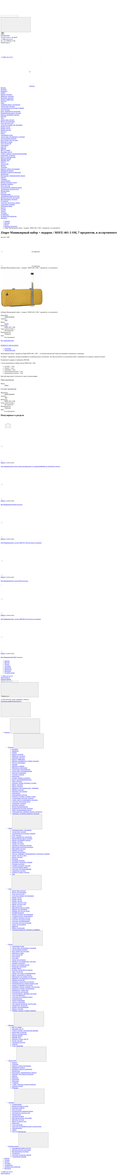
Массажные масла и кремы (20, 907)
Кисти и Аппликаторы (8, 157)
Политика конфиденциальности (11, 701)
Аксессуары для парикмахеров (22, 771)
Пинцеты (15, 859)
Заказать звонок (6, 679)
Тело (2, 118)
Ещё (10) (3, 192)
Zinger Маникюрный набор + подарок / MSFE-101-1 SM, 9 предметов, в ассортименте (21, 542)
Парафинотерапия (18, 913)
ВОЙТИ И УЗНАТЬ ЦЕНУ (9, 345)
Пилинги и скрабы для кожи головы (24, 796)
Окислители (16, 793)
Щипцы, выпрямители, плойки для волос (25, 761)
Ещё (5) (3, 162)
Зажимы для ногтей (18, 963)
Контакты (4, 218)
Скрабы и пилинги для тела (21, 918)
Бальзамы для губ (6, 152)
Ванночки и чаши (6, 142)
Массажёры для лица (19, 849)
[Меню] (2, 33)
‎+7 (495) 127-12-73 (7, 39)
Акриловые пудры (7, 135)
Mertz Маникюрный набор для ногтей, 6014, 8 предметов (14, 580)
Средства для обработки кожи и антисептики (26, 1126)
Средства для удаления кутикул (22, 997)
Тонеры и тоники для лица (20, 872)
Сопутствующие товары (20, 867)
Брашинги (4, 91)
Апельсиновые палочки (8, 138)
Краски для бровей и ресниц (10, 115)
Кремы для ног (5, 126)
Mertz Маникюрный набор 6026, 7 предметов (11, 657)
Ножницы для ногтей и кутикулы (23, 982)
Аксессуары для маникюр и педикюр (13, 137)
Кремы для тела (6, 130)
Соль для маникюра (18, 995)
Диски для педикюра (19, 960)
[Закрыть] (16, 709)
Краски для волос (6, 94)
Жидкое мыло (5, 191)
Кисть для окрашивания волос (22, 779)
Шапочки (15, 1088)
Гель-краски (5, 145)
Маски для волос (17, 785)
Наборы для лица (17, 850)
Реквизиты (8, 669)
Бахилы (3, 165)
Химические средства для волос (22, 808)
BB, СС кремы (5, 150)
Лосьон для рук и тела (19, 902)
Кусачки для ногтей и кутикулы (22, 970)
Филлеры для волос (18, 805)
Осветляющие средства (19, 795)
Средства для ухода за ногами (21, 923)
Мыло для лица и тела (19, 1121)
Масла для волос (17, 786)
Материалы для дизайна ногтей (22, 977)
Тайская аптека (17, 1128)
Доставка (4, 213)
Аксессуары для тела (7, 120)
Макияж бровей (6, 159)
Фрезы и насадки (17, 1009)
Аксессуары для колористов (21, 769)
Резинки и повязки (18, 766)
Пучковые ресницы (18, 860)
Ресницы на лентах (18, 864)
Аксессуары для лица (8, 106)
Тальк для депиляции (19, 924)
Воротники (15, 776)
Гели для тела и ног (7, 123)
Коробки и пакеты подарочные (11, 172)
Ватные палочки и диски (9, 182)
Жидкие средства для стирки (10, 197)
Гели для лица (5, 110)
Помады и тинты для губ (20, 1039)
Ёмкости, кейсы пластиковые (10, 169)
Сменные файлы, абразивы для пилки (24, 993)
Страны (3, 209)
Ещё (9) (3, 177)
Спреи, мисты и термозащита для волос (25, 800)
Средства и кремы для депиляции (11, 125)
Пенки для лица (17, 857)
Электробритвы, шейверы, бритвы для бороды (27, 812)
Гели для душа (5, 186)
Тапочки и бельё (17, 1086)
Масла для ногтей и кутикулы (21, 975)
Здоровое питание (18, 1116)
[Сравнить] (16, 446)
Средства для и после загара (21, 919)
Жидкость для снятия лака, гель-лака (24, 961)
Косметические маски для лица (11, 113)
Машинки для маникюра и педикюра (24, 978)
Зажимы (14, 764)
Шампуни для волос (7, 96)
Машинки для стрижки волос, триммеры (25, 788)
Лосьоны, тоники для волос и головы (24, 783)
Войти (3, 462)
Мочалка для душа (18, 1119)
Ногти (3, 133)
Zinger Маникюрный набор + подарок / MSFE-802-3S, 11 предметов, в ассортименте (21, 619)
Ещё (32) (3, 101)
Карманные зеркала (7, 170)
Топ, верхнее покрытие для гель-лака (24, 1004)
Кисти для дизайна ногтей (20, 965)
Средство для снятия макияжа (21, 869)
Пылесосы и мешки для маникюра (23, 988)
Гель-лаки (15, 958)
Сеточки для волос (18, 774)
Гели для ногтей (6, 143)
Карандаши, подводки (8, 155)
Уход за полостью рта (19, 1131)
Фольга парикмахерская (20, 807)
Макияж (3, 148)
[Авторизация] (84, 57)
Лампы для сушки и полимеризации (24, 973)
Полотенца (15, 1079)
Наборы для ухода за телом (20, 911)
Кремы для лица (17, 842)
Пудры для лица (17, 1041)
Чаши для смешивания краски (21, 810)
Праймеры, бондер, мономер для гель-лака (26, 987)
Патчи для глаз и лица (19, 855)
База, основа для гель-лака (9, 140)
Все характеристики (7, 340)
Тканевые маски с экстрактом (10, 104)
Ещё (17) (3, 132)
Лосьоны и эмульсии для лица (22, 845)
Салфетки (15, 1083)
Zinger (7, 324)
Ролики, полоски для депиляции (22, 914)
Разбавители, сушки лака (20, 990)
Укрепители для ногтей (19, 1005)
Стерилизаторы (17, 999)
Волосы (3, 88)
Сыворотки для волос (19, 803)
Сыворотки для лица (19, 871)
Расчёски (4, 89)
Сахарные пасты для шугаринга (22, 916)
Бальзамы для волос (7, 98)
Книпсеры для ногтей (19, 966)
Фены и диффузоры (7, 99)
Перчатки (15, 1077)
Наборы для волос (18, 790)
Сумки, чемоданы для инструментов (24, 1084)
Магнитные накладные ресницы (22, 847)
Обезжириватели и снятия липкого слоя (25, 983)
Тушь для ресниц (17, 1046)
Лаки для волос (17, 781)
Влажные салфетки (7, 184)
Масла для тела (17, 906)
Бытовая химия (6, 194)
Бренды (3, 208)
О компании (5, 214)
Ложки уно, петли (18, 843)
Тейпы (14, 1130)
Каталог (32, 86)
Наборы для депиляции (19, 909)
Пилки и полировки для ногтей (22, 985)
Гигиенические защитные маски (11, 187)
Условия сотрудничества (9, 216)
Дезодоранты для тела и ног (10, 189)
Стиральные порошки (8, 204)
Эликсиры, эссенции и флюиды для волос (25, 813)
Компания (8, 668)
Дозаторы (4, 167)
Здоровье (4, 179)
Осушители (4, 201)
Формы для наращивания (20, 1007)
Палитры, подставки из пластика (22, 1074)
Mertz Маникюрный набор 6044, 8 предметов (11, 504)
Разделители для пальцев (20, 992)
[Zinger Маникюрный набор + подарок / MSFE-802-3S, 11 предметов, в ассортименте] (1, 584)
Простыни (15, 1081)
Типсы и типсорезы (18, 1002)
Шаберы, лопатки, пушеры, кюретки (24, 1010)
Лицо (2, 103)
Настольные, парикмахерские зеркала (13, 176)
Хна (13, 874)
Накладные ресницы (18, 852)
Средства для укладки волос (21, 801)
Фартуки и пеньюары (19, 773)
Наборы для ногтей (18, 980)
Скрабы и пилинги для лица (21, 865)
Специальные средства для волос (23, 798)
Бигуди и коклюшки (18, 763)
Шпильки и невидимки (19, 768)
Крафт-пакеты (16, 968)
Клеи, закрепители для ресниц (10, 111)
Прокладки (15, 1123)
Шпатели (15, 926)
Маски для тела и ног (19, 904)
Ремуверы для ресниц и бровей (22, 862)
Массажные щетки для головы (22, 1118)
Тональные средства (18, 1042)
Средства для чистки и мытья (10, 203)
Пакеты (14, 1076)
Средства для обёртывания (20, 921)
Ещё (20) (3, 116)
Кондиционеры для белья (9, 199)
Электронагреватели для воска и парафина (26, 929)
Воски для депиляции (8, 121)
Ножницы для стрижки (19, 791)
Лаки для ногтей (17, 971)
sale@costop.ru (5, 677)
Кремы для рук (5, 128)
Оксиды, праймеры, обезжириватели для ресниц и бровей (31, 854)
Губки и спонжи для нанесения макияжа (14, 154)
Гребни (3, 93)
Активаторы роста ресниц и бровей (12, 108)
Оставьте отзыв (9, 673)
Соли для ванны (17, 1125)
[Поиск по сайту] (16, 24)
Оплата (3, 211)
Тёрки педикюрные (18, 1000)
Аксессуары (5, 164)
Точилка (14, 1044)
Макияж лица (5, 160)
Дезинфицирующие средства (10, 196)
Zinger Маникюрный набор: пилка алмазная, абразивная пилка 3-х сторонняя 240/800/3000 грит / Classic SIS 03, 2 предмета (30, 466)
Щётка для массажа (18, 928)
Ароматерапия (5, 181)
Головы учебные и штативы (21, 778)
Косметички (5, 174)
